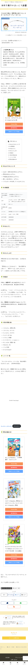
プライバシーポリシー (20, 657)
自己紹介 (8, 657)
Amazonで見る (14, 124)
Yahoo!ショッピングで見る (14, 131)
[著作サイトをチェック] (7, 602)
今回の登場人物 (13, 155)
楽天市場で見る (14, 127)
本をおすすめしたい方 (14, 144)
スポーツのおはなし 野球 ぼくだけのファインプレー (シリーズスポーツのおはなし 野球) (14, 503)
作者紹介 (11, 153)
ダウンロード (17, 426)
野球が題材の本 (13, 159)
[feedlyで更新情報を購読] (20, 602)
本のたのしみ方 (13, 150)
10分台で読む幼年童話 (7, 588)
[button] (24, 594)
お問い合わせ (14, 659)
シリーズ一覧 (12, 157)
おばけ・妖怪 (17, 588)
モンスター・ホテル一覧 (6, 426)
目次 (11, 141)
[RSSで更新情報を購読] (14, 606)
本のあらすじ (12, 148)
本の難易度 (12, 146)
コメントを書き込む (14, 638)
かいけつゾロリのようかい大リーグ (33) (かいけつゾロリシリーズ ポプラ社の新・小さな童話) (14, 549)
